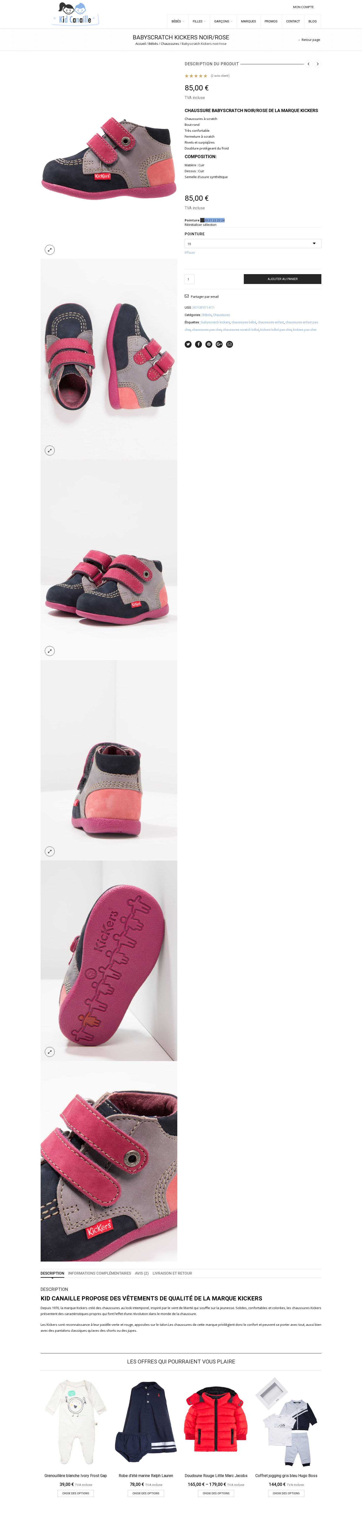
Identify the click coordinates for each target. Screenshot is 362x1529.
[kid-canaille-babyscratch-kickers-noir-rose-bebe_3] (109, 559)
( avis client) (220, 76)
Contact (293, 21)
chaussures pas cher (206, 330)
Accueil (140, 43)
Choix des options (75, 1493)
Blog (313, 21)
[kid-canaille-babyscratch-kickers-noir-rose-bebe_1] (109, 158)
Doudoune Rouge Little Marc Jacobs (216, 1475)
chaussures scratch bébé (241, 330)
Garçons (221, 21)
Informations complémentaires (99, 1273)
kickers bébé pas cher (276, 330)
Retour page (311, 39)
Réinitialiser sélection (200, 224)
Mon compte (303, 7)
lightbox (50, 250)
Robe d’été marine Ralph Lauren (146, 1475)
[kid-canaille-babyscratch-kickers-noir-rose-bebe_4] (109, 760)
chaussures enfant (271, 322)
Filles (197, 21)
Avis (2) (142, 1273)
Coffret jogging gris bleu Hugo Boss (286, 1475)
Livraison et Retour (172, 1273)
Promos (271, 21)
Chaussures (170, 43)
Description (52, 1273)
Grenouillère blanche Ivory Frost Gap (76, 1475)
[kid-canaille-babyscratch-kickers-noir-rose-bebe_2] (109, 359)
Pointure (195, 234)
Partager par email (205, 296)
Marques (248, 21)
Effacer (190, 252)
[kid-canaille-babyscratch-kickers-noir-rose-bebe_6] (109, 1161)
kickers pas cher (304, 330)
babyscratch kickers (215, 322)
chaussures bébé (243, 322)
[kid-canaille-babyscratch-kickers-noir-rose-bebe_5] (109, 960)
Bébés (176, 21)
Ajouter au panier (283, 279)
